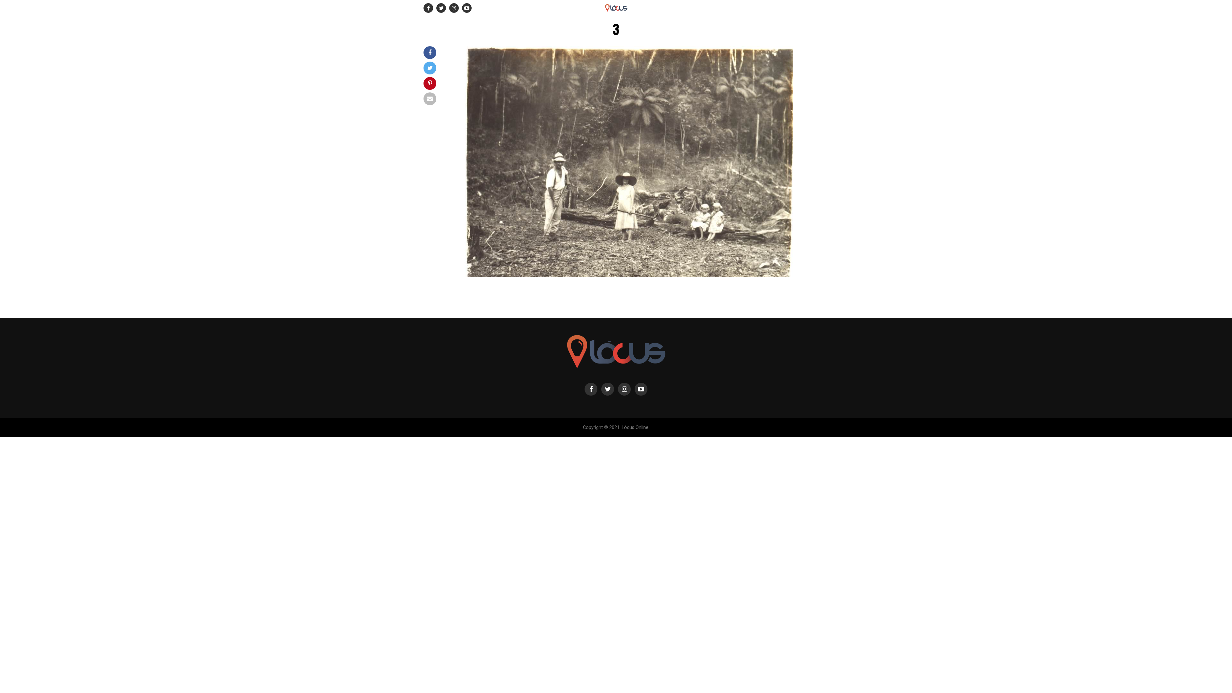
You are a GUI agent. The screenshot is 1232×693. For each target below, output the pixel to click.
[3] (629, 275)
